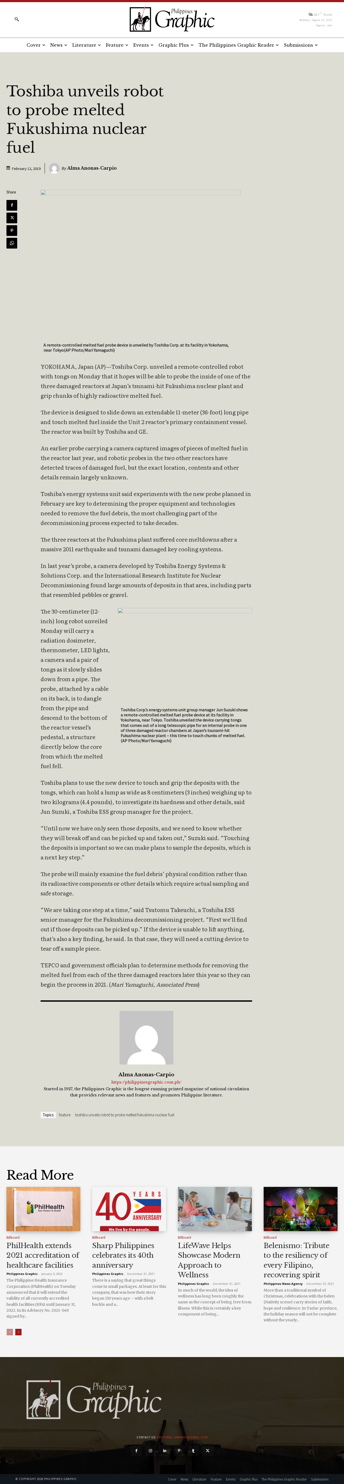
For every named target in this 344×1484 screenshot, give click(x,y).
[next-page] (18, 1332)
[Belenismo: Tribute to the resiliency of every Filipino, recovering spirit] (301, 1209)
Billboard (13, 1237)
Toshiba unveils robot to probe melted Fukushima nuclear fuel (124, 1114)
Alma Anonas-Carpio (92, 168)
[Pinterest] (11, 230)
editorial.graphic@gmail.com (182, 1437)
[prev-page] (9, 1332)
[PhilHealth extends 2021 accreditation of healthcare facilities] (43, 1209)
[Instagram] (150, 1451)
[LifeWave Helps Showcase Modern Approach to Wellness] (215, 1209)
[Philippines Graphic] (172, 19)
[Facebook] (11, 205)
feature (64, 1114)
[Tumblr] (193, 1451)
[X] (11, 218)
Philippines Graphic (22, 1274)
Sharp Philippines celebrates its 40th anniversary (123, 1255)
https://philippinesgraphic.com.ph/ (146, 1082)
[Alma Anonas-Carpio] (55, 168)
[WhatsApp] (11, 243)
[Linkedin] (165, 1451)
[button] (17, 19)
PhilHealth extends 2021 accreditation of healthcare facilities (42, 1255)
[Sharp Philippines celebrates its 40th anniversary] (129, 1209)
